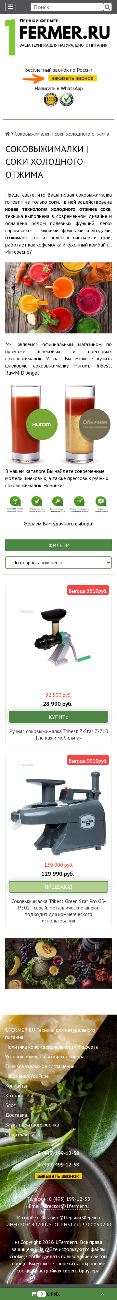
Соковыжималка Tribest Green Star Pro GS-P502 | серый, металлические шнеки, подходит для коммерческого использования (58, 911)
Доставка (16, 1115)
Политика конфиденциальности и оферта (51, 1046)
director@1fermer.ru (66, 1206)
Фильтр (58, 545)
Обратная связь (22, 1134)
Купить (59, 717)
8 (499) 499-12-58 (58, 1164)
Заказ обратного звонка (32, 1124)
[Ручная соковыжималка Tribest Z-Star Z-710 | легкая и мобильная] (58, 638)
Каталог (14, 1095)
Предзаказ (58, 887)
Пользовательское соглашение (39, 1066)
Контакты (16, 1085)
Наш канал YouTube (27, 1076)
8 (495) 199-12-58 (58, 1153)
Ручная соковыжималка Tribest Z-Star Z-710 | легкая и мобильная (58, 734)
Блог (10, 1105)
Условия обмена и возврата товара (44, 1056)
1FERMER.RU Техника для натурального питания (50, 1033)
